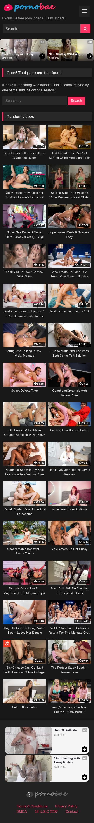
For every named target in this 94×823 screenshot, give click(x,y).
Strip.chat (7, 57)
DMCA (21, 811)
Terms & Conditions (32, 806)
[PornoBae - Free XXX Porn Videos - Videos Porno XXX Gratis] (38, 8)
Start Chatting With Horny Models (18, 54)
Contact (72, 811)
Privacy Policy (66, 806)
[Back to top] (80, 810)
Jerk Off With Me (65, 730)
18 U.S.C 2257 (46, 811)
